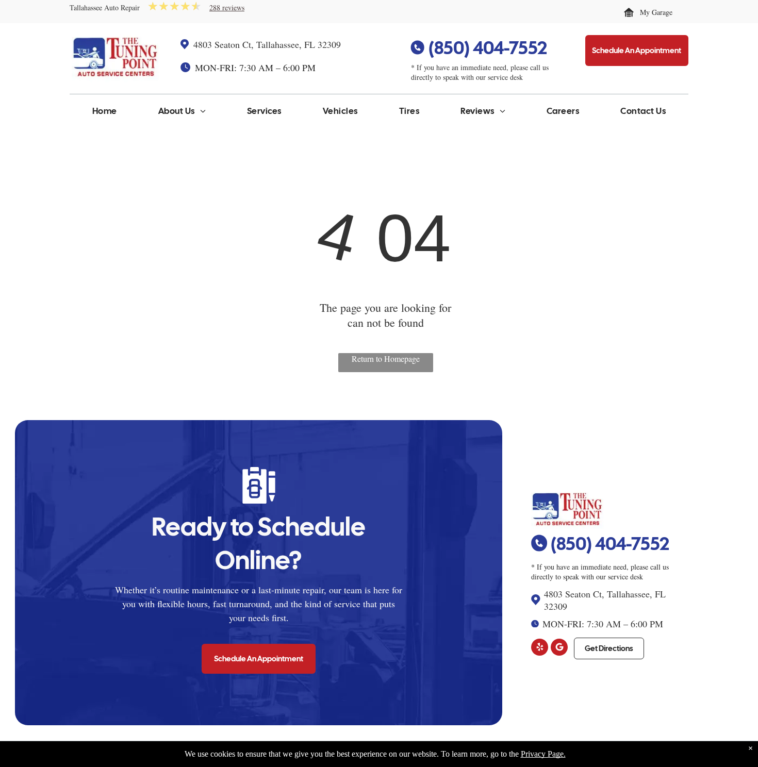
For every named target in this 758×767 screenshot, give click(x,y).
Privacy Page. (543, 753)
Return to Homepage (386, 358)
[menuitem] (105, 113)
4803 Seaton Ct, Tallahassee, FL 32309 (267, 44)
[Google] (559, 648)
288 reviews (226, 7)
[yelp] (539, 648)
